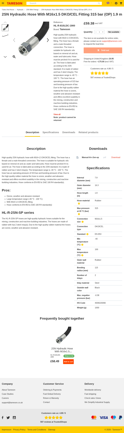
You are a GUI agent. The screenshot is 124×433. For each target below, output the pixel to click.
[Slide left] (48, 40)
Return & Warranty (51, 398)
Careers (5, 398)
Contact (46, 402)
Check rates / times (93, 398)
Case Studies (7, 394)
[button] (3, 3)
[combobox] (64, 3)
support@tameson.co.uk (12, 403)
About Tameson (8, 390)
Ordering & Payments (52, 390)
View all (57, 114)
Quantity (88, 32)
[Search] (99, 3)
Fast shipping (90, 394)
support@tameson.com (112, 41)
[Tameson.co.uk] (15, 3)
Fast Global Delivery (52, 394)
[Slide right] (14, 40)
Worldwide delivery (93, 390)
